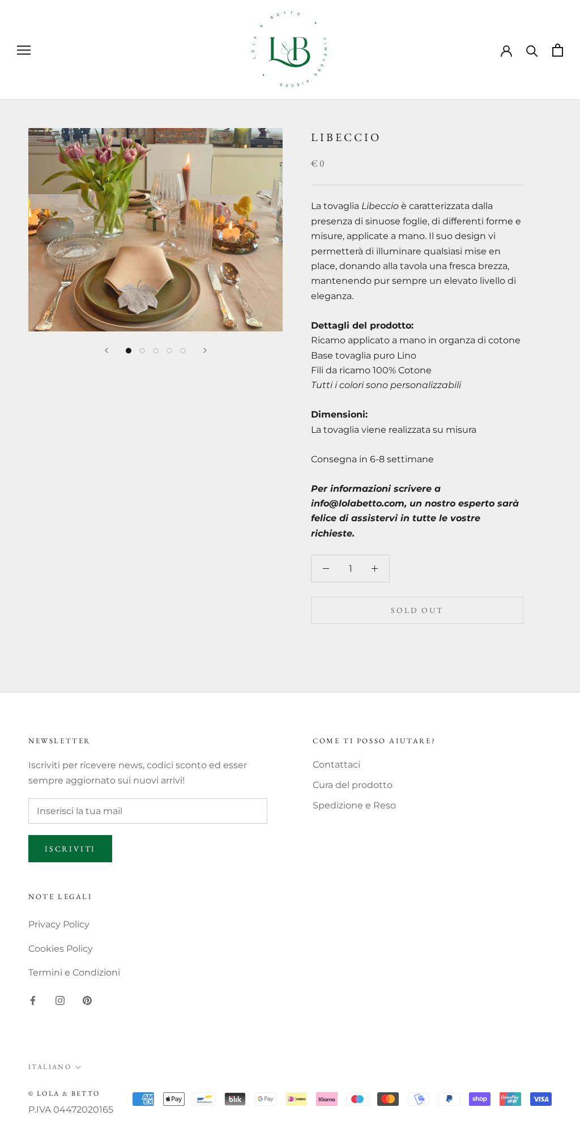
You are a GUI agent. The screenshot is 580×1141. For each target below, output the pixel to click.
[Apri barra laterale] (24, 49)
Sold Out (417, 610)
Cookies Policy (60, 948)
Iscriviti (70, 849)
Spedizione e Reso (354, 805)
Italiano (49, 1066)
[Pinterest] (87, 1000)
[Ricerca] (532, 50)
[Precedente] (106, 350)
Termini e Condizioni (74, 972)
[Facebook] (32, 1000)
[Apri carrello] (557, 50)
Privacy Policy (58, 924)
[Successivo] (205, 350)
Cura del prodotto (353, 785)
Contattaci (336, 764)
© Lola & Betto (64, 1093)
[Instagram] (60, 1000)
